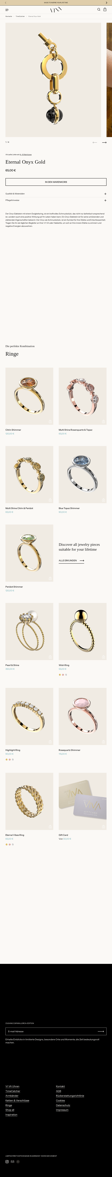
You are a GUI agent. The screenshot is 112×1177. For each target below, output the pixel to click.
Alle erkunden (68, 560)
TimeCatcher (20, 16)
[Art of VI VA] (56, 9)
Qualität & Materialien (15, 193)
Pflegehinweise (12, 200)
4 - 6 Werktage (26, 155)
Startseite (8, 16)
